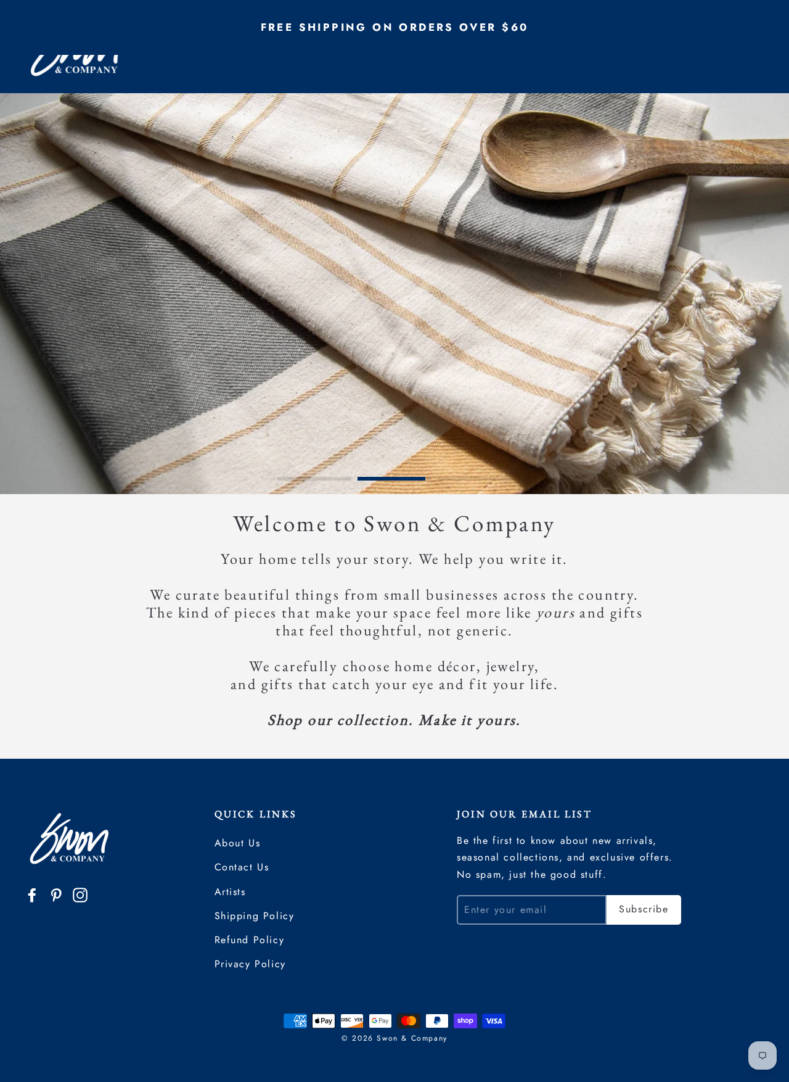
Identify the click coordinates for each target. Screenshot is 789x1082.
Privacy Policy (250, 964)
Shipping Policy (255, 916)
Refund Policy (250, 940)
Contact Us (242, 867)
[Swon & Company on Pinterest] (56, 894)
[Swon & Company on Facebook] (32, 894)
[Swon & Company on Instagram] (80, 894)
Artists (230, 892)
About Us (238, 843)
